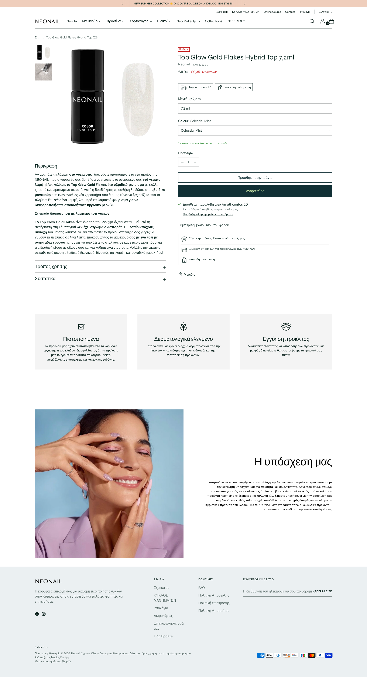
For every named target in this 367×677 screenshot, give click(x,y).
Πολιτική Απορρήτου (213, 610)
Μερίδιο (189, 274)
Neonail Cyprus (80, 653)
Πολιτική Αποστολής (213, 595)
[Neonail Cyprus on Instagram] (44, 615)
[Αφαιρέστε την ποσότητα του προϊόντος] (182, 162)
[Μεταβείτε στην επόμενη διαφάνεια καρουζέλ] (328, 394)
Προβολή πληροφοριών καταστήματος (208, 214)
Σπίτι (38, 37)
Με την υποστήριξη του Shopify (53, 661)
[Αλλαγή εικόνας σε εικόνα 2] (43, 71)
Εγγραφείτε (323, 591)
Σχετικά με (161, 587)
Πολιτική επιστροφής (214, 603)
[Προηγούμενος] (122, 3)
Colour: (194, 121)
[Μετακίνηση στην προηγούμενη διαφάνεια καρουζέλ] (318, 395)
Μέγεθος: (190, 99)
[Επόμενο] (244, 3)
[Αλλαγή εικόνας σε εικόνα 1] (43, 52)
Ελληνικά (324, 12)
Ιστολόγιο (161, 608)
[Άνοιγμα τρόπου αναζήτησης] (312, 21)
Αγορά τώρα (255, 191)
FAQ (201, 587)
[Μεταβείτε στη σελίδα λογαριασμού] (321, 21)
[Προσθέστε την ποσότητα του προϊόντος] (195, 162)
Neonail (184, 64)
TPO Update (163, 636)
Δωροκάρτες (163, 616)
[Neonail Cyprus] (47, 21)
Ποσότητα (185, 153)
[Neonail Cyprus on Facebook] (37, 615)
